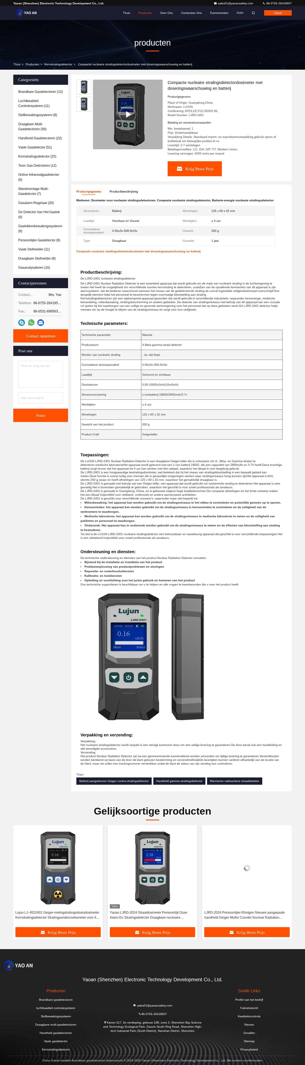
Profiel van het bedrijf (249, 999)
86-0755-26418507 (279, 3)
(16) (34, 267)
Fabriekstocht (249, 1008)
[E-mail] (40, 323)
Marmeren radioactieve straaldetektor (234, 781)
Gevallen (249, 1033)
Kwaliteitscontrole (249, 1016)
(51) (35, 147)
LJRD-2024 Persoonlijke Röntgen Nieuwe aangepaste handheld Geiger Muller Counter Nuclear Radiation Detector (151, 915)
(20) (36, 203)
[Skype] (21, 323)
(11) (34, 103)
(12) (40, 92)
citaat (278, 13)
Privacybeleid (249, 1049)
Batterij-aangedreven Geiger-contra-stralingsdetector (114, 781)
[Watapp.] (31, 322)
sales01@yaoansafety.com (236, 3)
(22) (40, 138)
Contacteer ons (191, 13)
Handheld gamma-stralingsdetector (179, 781)
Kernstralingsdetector (58, 64)
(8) (37, 115)
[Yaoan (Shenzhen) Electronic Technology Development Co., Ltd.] (26, 13)
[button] (20, 877)
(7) (33, 191)
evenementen (219, 13)
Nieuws (249, 1024)
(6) (38, 177)
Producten (145, 13)
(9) (39, 240)
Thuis (126, 13)
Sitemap (249, 1041)
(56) (32, 126)
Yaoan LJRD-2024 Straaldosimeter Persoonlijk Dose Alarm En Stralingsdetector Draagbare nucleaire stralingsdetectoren (55, 915)
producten (32, 64)
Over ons (166, 13)
